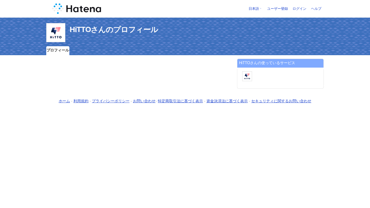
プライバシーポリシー (111, 101)
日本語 (254, 9)
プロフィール (58, 50)
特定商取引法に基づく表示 (180, 101)
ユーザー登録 (277, 9)
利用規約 (80, 101)
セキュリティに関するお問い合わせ (281, 101)
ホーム (64, 101)
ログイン (299, 9)
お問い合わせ (144, 101)
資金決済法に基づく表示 (227, 101)
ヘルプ (316, 9)
